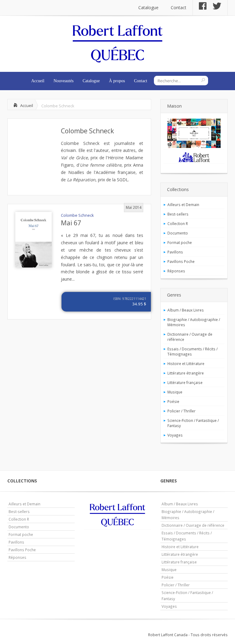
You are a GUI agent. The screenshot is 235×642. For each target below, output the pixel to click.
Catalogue (148, 7)
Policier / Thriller (181, 410)
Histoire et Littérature (185, 363)
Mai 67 (71, 223)
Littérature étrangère (185, 373)
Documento (177, 233)
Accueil (37, 81)
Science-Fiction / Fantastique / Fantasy (193, 423)
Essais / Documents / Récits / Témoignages (192, 351)
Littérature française (185, 382)
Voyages (175, 435)
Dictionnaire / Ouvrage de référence (189, 337)
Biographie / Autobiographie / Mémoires (193, 322)
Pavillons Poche (181, 261)
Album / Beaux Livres (185, 310)
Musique (174, 391)
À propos (117, 81)
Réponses (176, 270)
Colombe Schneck (87, 131)
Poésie (173, 401)
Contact (178, 7)
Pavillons (175, 251)
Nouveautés (63, 81)
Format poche (179, 242)
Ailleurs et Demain (183, 204)
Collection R (177, 223)
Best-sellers (177, 214)
